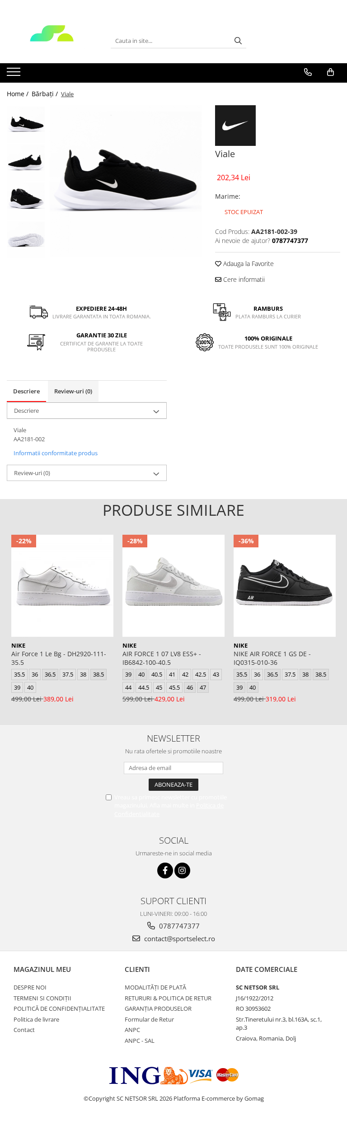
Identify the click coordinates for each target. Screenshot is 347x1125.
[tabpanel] (126, 181)
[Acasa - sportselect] (52, 40)
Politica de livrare (36, 1019)
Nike (18, 645)
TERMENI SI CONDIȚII (42, 998)
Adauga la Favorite (247, 263)
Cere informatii (243, 279)
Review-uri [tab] (73, 391)
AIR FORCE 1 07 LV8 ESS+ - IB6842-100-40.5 (161, 658)
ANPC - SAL (140, 1040)
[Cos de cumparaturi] (330, 72)
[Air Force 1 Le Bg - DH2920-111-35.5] (62, 586)
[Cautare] (238, 40)
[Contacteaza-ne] (308, 72)
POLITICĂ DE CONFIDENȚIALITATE (59, 1008)
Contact (24, 1030)
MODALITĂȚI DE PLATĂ (155, 987)
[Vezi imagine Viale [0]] (26, 124)
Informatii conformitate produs (56, 453)
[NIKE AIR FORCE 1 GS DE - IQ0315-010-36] (285, 586)
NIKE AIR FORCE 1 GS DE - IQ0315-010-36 (272, 658)
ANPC (132, 1030)
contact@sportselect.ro (178, 938)
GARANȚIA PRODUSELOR (158, 1008)
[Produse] (15, 74)
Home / (18, 93)
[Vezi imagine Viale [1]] (26, 163)
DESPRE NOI (30, 987)
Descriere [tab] (26, 391)
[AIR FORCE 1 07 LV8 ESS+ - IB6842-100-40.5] (173, 586)
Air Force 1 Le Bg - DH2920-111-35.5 (58, 658)
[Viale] (126, 181)
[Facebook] (165, 870)
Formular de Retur (149, 1019)
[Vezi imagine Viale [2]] (26, 201)
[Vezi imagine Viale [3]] (26, 239)
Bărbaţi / (46, 93)
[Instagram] (182, 870)
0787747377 (178, 925)
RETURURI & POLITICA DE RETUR (168, 998)
